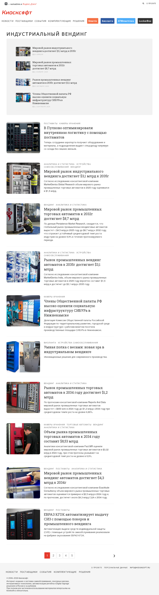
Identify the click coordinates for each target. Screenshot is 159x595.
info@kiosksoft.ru (140, 567)
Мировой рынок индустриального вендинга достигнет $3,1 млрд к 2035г (54, 49)
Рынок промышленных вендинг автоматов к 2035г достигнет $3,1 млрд (54, 81)
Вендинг (76, 166)
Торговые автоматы (79, 424)
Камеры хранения (70, 123)
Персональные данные (116, 567)
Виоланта (50, 342)
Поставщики (24, 20)
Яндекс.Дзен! (29, 3)
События (40, 20)
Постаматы (51, 123)
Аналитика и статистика (59, 164)
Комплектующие (59, 20)
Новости (8, 20)
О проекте (151, 3)
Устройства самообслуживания (67, 165)
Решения (78, 20)
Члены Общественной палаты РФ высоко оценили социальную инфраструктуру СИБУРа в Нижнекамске (51, 98)
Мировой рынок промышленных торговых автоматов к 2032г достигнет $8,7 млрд (51, 65)
